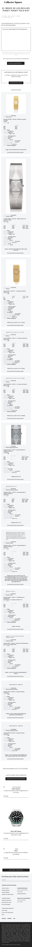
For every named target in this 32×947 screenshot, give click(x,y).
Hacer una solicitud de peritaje (16, 778)
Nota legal (4, 910)
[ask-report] (4, 800)
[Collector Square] (12, 2)
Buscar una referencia (15, 63)
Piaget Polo (11, 131)
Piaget (8, 130)
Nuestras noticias (6, 902)
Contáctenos (5, 888)
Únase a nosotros (6, 900)
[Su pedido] (28, 2)
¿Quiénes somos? (6, 898)
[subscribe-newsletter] (29, 880)
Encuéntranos (5, 890)
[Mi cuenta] (30, 2)
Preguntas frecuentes (7, 894)
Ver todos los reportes (16, 870)
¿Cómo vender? (5, 892)
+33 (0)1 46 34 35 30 (21, 893)
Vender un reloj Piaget (16, 82)
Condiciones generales (8, 908)
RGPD (3, 914)
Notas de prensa (6, 904)
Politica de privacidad (7, 912)
